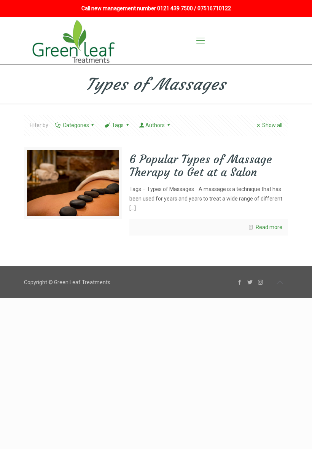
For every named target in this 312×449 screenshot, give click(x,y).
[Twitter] (250, 282)
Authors (155, 125)
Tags (118, 125)
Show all (272, 125)
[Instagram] (260, 282)
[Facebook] (240, 282)
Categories (76, 125)
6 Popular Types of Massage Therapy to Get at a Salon (200, 165)
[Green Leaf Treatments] (75, 40)
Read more (269, 227)
